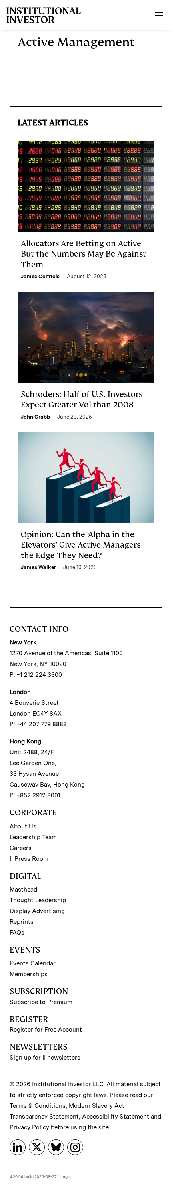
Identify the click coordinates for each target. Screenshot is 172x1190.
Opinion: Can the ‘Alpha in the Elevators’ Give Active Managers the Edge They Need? (80, 545)
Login (65, 1176)
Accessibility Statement (115, 1116)
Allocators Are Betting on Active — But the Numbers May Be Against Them (85, 254)
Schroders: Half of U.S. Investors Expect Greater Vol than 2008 (81, 399)
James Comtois (40, 276)
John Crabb (35, 417)
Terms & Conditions (38, 1105)
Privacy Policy (29, 1127)
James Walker (38, 567)
